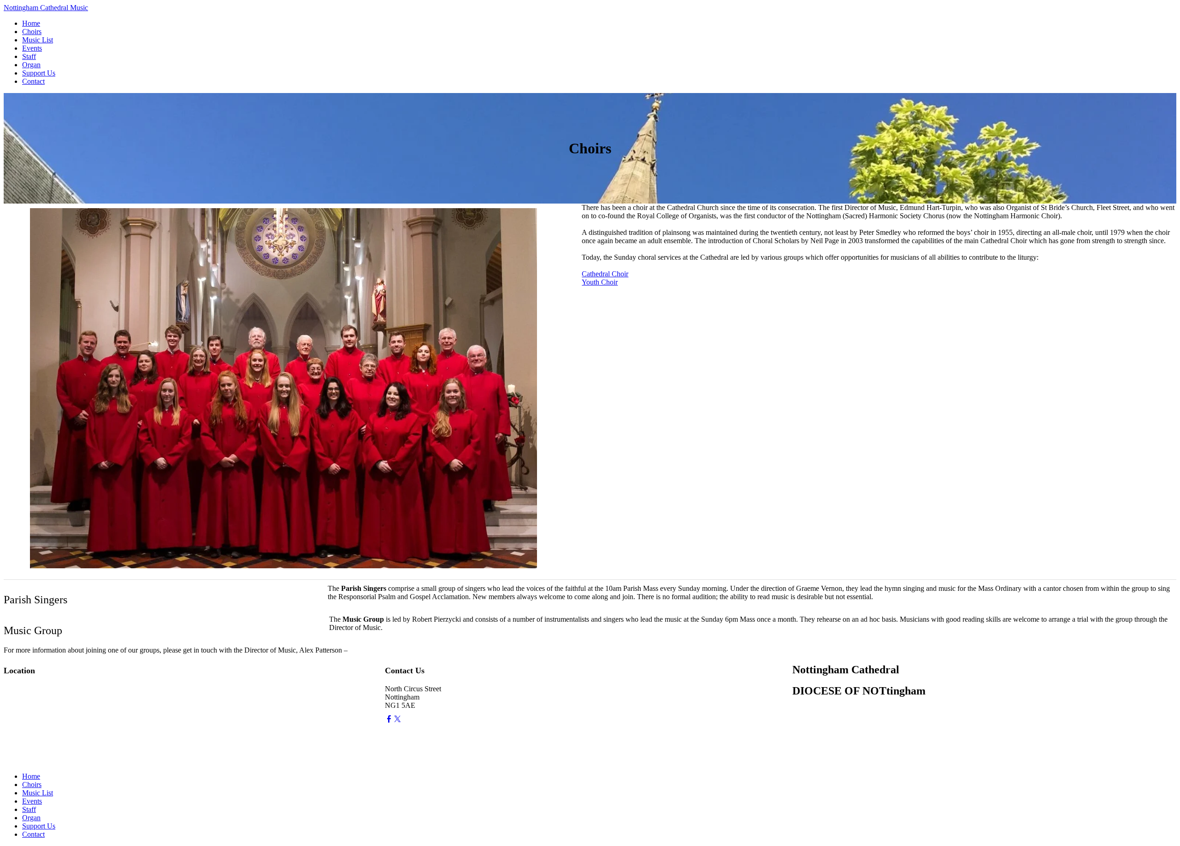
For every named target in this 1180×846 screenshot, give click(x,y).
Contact (33, 81)
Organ (31, 65)
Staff (29, 56)
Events (32, 48)
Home (31, 23)
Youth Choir (600, 282)
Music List (37, 40)
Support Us (38, 73)
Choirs (31, 31)
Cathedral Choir (605, 274)
